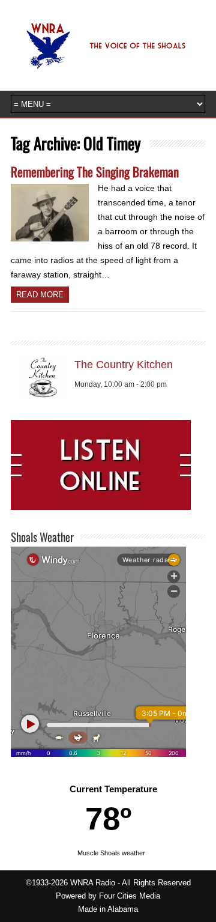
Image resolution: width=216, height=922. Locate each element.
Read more (40, 294)
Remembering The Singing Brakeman (95, 171)
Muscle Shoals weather (111, 853)
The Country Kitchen (123, 365)
